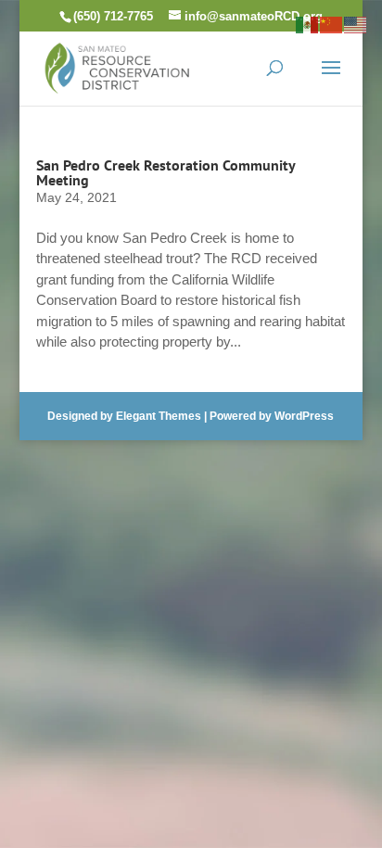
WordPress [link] (304, 416)
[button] (331, 80)
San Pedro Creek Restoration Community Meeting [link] (165, 172)
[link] (117, 66)
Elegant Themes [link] (158, 416)
